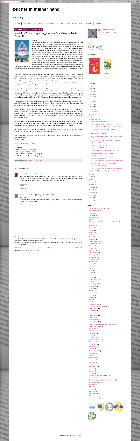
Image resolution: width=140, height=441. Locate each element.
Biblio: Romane (38, 23)
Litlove (91, 313)
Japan (91, 281)
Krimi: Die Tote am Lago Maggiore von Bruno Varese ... (107, 171)
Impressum (89, 23)
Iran (90, 268)
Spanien (91, 373)
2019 (91, 102)
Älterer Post (78, 247)
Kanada (91, 290)
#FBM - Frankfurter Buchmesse (98, 208)
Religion (91, 349)
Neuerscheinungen (95, 326)
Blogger (79, 436)
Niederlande (93, 328)
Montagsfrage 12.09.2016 (98, 158)
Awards (91, 232)
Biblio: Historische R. (52, 23)
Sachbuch (92, 353)
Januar (93, 192)
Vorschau (92, 391)
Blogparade (92, 235)
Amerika (91, 215)
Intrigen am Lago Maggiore (28, 152)
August (93, 174)
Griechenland (93, 257)
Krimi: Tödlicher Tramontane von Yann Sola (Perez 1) (106, 168)
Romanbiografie (94, 351)
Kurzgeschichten (94, 304)
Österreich (92, 337)
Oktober (93, 117)
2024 (91, 89)
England (91, 246)
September (94, 119)
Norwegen (92, 331)
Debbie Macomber (94, 241)
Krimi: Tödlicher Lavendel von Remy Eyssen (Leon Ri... (107, 140)
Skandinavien (93, 366)
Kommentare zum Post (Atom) (30, 250)
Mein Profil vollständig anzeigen (107, 32)
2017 (91, 107)
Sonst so (91, 371)
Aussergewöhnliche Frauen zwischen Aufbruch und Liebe (106, 222)
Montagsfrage (93, 322)
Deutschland (93, 243)
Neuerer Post (19, 247)
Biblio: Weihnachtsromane (68, 23)
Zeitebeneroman (94, 398)
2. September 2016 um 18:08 (34, 174)
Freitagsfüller (93, 252)
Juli (92, 177)
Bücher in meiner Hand (27, 195)
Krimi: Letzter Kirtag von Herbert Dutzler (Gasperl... (106, 124)
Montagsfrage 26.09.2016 (98, 133)
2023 (91, 91)
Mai (92, 182)
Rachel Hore (93, 344)
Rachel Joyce (93, 346)
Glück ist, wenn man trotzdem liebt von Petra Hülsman (107, 161)
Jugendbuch (93, 286)
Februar (93, 189)
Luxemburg (92, 317)
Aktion (91, 213)
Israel (90, 275)
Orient (91, 335)
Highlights (92, 261)
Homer (91, 266)
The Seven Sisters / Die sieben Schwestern (102, 380)
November (94, 114)
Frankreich (92, 250)
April (92, 184)
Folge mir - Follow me (97, 143)
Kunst (91, 302)
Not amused (92, 333)
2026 (91, 84)
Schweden (92, 362)
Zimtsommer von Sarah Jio (99, 145)
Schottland (92, 360)
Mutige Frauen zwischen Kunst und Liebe (101, 324)
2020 (91, 99)
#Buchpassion (95, 155)
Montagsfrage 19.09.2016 (98, 148)
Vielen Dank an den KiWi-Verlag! (24, 143)
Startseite (17, 23)
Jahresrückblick (93, 279)
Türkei (91, 387)
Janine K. (22, 174)
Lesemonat (92, 311)
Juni (92, 179)
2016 (91, 109)
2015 (91, 195)
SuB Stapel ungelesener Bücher (98, 375)
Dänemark (92, 239)
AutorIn (91, 230)
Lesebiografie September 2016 (100, 121)
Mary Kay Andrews (94, 319)
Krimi (90, 295)
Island (91, 273)
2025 (91, 86)
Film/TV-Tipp (93, 248)
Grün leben (92, 259)
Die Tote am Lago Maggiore (28, 150)
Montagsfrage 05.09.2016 (98, 166)
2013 (91, 200)
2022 (91, 94)
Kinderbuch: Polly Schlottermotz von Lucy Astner (105, 150)
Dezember (94, 112)
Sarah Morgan (93, 357)
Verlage (91, 389)
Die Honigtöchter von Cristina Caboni (102, 153)
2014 (91, 198)
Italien (91, 277)
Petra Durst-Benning (95, 340)
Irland (91, 270)
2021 (91, 97)
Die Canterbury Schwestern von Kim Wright (103, 163)
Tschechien (92, 384)
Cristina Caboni (93, 237)
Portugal (91, 342)
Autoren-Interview (94, 228)
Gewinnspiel (93, 255)
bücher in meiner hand (36, 9)
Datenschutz (98, 23)
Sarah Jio (92, 355)
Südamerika (92, 378)
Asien (91, 220)
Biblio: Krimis (27, 23)
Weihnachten (93, 393)
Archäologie (92, 217)
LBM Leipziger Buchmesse (97, 306)
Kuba (90, 299)
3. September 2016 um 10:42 (46, 195)
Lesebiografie (93, 308)
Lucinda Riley (93, 315)
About (81, 23)
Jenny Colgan (93, 284)
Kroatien (91, 297)
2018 (91, 104)
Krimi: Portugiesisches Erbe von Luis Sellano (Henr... (106, 127)
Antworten (23, 188)
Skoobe (91, 369)
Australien (92, 226)
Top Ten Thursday (94, 382)
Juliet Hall (92, 288)
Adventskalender (94, 211)
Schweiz (91, 364)
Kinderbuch (92, 293)
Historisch (92, 264)
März (92, 187)
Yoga (90, 395)
